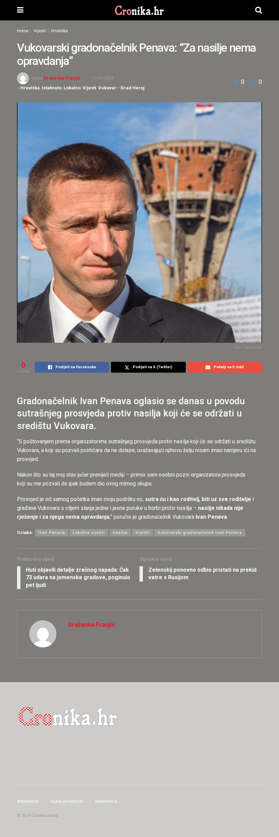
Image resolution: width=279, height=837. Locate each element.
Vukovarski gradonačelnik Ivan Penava (200, 532)
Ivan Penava (51, 532)
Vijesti (40, 31)
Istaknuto (52, 87)
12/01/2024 (102, 78)
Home (22, 31)
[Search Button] (258, 10)
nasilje (120, 532)
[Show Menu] (20, 10)
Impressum (28, 801)
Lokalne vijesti (89, 532)
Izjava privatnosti (67, 801)
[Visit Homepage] (139, 10)
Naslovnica (106, 801)
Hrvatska (59, 31)
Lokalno (72, 87)
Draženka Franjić (62, 78)
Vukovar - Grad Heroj (121, 87)
